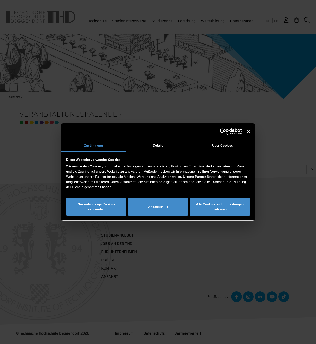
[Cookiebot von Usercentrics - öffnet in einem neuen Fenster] (223, 131)
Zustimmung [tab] (93, 145)
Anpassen (155, 207)
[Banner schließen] (248, 131)
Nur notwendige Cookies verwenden (96, 206)
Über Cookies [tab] (222, 145)
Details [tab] (158, 145)
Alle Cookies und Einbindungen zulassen (220, 206)
